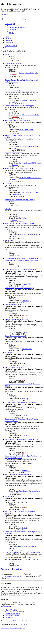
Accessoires (9, 352)
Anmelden (5, 569)
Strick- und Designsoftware (14, 152)
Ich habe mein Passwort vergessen (13, 576)
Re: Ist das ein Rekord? (26, 130)
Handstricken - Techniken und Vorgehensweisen (20, 91)
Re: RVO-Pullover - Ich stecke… (30, 192)
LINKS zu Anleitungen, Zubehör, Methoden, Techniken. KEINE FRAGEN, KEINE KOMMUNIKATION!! (23, 259)
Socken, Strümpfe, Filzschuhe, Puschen (17, 319)
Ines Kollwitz (26, 349)
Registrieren (17, 569)
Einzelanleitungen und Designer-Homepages (19, 288)
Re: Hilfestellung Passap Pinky (29, 115)
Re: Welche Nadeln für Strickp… (30, 146)
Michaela (15, 117)
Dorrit (14, 148)
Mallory (14, 102)
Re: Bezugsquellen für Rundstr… (30, 178)
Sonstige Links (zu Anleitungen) (15, 367)
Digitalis (24, 415)
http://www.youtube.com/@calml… (30, 234)
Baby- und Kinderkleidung (13, 304)
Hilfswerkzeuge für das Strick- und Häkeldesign (20, 402)
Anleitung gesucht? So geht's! (28, 73)
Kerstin (14, 75)
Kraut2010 (25, 332)
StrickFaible (16, 493)
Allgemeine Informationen (13, 63)
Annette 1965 (26, 284)
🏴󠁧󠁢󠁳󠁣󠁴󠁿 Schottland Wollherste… (28, 546)
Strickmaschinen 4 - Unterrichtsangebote (18, 474)
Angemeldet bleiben (32, 576)
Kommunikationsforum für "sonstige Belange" (20, 200)
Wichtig (7, 54)
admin (24, 380)
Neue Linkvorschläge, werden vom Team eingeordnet (22, 552)
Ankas (14, 165)
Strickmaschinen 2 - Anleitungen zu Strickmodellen (21, 439)
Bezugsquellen (9, 496)
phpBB (11, 621)
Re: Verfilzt (22, 218)
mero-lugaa (25, 399)
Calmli (14, 236)
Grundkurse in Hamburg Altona (29, 491)
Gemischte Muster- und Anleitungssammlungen (20, 269)
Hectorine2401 (6, 606)
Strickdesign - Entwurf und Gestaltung (17, 120)
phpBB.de (23, 624)
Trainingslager (9, 240)
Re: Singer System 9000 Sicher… (30, 163)
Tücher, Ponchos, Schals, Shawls (15, 336)
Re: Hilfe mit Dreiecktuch (27, 100)
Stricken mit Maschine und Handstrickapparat (19, 106)
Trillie (14, 220)
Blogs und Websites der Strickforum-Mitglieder (20, 223)
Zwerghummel (16, 194)
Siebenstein (25, 301)
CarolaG (14, 548)
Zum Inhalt (4, 14)
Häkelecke (8, 183)
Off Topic (8, 209)
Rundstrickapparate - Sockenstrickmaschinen (19, 168)
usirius (14, 179)
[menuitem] (17, 27)
